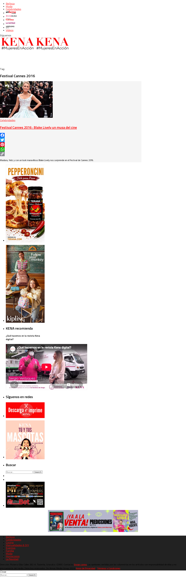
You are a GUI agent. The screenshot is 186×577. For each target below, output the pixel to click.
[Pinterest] (70, 144)
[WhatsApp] (70, 149)
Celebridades (13, 9)
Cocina (10, 542)
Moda (9, 6)
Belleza (10, 3)
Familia (10, 550)
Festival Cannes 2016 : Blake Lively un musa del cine (38, 127)
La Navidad (12, 559)
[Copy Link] (70, 154)
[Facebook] (70, 135)
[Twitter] (70, 140)
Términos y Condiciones (108, 568)
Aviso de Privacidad (85, 568)
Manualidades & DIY (17, 545)
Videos (9, 30)
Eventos (10, 548)
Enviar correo (80, 565)
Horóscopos (12, 556)
